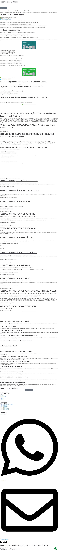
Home (2, 5)
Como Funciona (11, 5)
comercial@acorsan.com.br (7, 19)
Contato (24, 5)
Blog (20, 5)
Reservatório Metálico (9, 2)
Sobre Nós (5, 5)
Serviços (16, 5)
